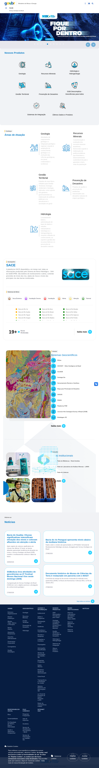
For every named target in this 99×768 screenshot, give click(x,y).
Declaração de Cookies (25, 763)
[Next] (93, 44)
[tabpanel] (49, 27)
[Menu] (6, 8)
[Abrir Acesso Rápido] (85, 3)
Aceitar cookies (85, 757)
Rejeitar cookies (73, 757)
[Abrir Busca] (92, 3)
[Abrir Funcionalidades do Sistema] (89, 3)
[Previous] (88, 44)
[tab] (34, 44)
